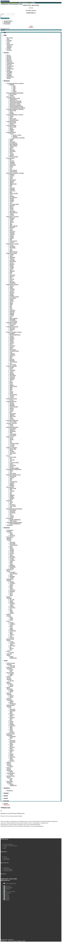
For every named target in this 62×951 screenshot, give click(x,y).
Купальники (10, 518)
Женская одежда (11, 97)
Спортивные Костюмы (15, 102)
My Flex (12, 680)
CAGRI (12, 147)
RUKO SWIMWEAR (15, 519)
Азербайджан (10, 68)
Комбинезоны (13, 99)
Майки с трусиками (12, 447)
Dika (11, 192)
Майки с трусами (9, 615)
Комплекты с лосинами (13, 243)
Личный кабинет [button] (5, 18)
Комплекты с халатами (18, 137)
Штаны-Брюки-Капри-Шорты (14, 508)
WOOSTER (13, 630)
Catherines (12, 163)
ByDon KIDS (11, 745)
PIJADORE (13, 151)
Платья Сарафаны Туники (16, 106)
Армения (9, 67)
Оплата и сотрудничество (10, 845)
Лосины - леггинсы (12, 423)
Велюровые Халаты (12, 398)
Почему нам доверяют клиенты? (10, 46)
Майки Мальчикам (9, 688)
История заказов (8, 870)
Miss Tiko (12, 150)
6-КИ (14, 90)
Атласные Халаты (11, 121)
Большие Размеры (11, 132)
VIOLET (12, 154)
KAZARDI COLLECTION (13, 544)
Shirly (11, 713)
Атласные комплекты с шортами (15, 109)
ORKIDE (12, 485)
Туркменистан (10, 63)
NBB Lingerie (13, 521)
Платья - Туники (17, 135)
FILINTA (12, 732)
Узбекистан (10, 62)
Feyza (11, 167)
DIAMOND (13, 431)
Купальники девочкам (10, 782)
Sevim (11, 112)
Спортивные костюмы (12, 326)
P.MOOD (12, 232)
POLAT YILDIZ (14, 156)
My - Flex (12, 599)
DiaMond (12, 483)
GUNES (12, 568)
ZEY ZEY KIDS (12, 718)
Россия (8, 55)
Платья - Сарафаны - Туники (14, 332)
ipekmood (12, 174)
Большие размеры (14, 468)
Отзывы (9, 48)
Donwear (12, 196)
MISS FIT (12, 430)
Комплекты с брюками (15, 101)
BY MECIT (12, 512)
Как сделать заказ (8, 844)
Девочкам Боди (11, 773)
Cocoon (11, 133)
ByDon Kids (11, 670)
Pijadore (12, 347)
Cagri (11, 352)
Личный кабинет (8, 21)
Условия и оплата (9, 41)
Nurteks (14, 91)
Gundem (12, 95)
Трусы (8, 455)
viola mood (12, 141)
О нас (8, 43)
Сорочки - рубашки (12, 366)
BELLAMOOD (13, 144)
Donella (11, 439)
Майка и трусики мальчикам (9, 769)
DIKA (11, 250)
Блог (5, 848)
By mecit (12, 160)
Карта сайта (7, 859)
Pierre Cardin (13, 110)
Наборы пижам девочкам (11, 706)
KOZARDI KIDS (12, 711)
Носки (8, 651)
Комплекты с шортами (15, 105)
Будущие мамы (10, 158)
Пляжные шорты (9, 654)
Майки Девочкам (9, 682)
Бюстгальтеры (10, 487)
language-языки (5, 1)
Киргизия (9, 64)
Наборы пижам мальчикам (11, 734)
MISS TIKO (13, 416)
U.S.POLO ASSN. (14, 204)
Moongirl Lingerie (14, 120)
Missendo (12, 181)
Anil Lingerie (13, 364)
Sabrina (11, 182)
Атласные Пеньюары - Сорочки (15, 114)
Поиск (5, 856)
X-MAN (12, 606)
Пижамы (15, 136)
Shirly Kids (12, 665)
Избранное (6, 867)
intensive (12, 155)
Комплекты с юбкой (15, 103)
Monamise (12, 162)
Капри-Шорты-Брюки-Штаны (17, 107)
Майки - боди (10, 436)
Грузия (8, 70)
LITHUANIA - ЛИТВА (10, 77)
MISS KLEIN (13, 184)
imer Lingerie (13, 435)
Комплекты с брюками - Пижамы (15, 173)
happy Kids (11, 779)
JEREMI (12, 84)
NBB (11, 185)
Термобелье (10, 525)
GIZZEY (12, 337)
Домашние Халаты (11, 401)
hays (11, 159)
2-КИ (14, 86)
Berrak (11, 303)
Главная (6, 803)
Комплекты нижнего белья (13, 474)
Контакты (9, 50)
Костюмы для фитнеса (12, 420)
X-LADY (12, 444)
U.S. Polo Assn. (13, 481)
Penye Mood (13, 165)
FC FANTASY (13, 143)
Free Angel (12, 211)
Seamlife (12, 200)
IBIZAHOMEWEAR (15, 334)
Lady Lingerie (13, 421)
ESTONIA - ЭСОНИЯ (10, 72)
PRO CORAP (13, 94)
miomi (11, 140)
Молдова (9, 57)
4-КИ (14, 88)
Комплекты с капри (15, 98)
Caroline (12, 139)
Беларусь (9, 59)
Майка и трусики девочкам (9, 678)
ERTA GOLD (11, 730)
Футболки (9, 500)
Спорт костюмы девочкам (11, 663)
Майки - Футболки (9, 597)
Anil (11, 169)
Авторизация (7, 22)
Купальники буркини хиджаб (14, 522)
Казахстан (9, 60)
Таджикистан (10, 66)
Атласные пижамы (11, 125)
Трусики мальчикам (9, 699)
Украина (9, 56)
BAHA (11, 166)
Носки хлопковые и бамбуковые (15, 92)
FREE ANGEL (13, 145)
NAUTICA (12, 190)
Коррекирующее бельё (12, 427)
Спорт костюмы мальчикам (11, 667)
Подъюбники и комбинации (14, 469)
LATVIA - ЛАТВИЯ (9, 74)
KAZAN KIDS (12, 715)
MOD (11, 148)
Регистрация (7, 23)
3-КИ (14, 87)
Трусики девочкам (9, 693)
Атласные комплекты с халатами (15, 83)
